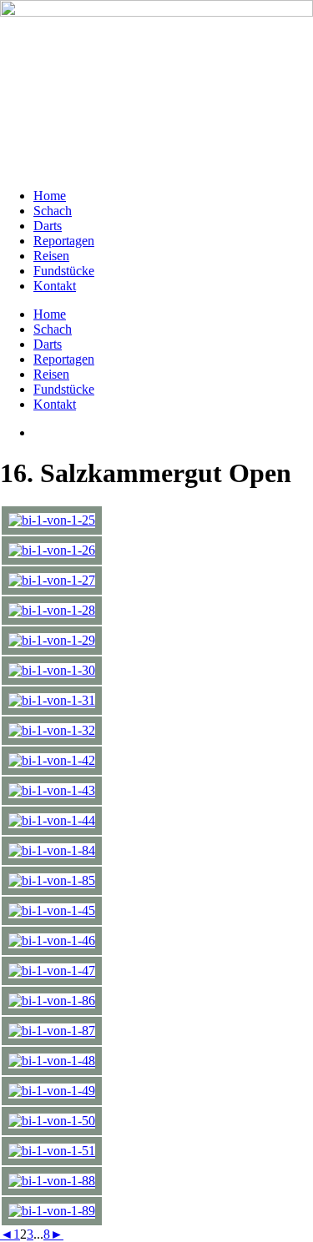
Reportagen (63, 241)
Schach (52, 211)
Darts (47, 226)
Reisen (51, 256)
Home (49, 196)
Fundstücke (63, 271)
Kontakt (54, 286)
